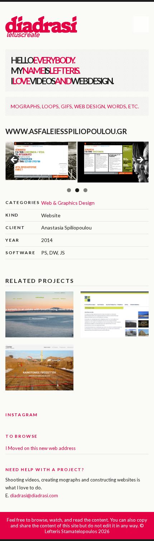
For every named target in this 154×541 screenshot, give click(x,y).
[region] (77, 162)
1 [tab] (69, 190)
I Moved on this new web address (40, 448)
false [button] (14, 160)
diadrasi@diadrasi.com (34, 495)
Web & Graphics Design (68, 203)
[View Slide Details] (41, 161)
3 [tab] (85, 190)
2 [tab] (77, 190)
